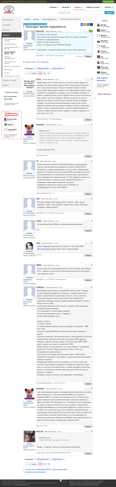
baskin (103, 30)
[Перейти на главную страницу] (9, 9)
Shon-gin (104, 67)
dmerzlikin (40, 124)
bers (102, 62)
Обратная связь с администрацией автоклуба (85, 483)
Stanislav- (104, 41)
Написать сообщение (29, 49)
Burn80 (103, 25)
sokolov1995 (12, 119)
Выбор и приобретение (9, 57)
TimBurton (40, 287)
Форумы (78, 7)
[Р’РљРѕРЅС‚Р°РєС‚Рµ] (82, 24)
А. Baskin (100, 481)
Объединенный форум (10, 40)
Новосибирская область (29, 446)
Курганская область (27, 280)
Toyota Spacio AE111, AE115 (12, 48)
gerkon (10, 124)
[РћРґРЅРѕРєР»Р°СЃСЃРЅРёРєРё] (85, 24)
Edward (103, 72)
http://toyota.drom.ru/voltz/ (46, 249)
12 (44, 73)
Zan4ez (103, 51)
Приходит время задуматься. (70, 19)
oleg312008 (12, 129)
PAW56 (38, 265)
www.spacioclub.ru (23, 484)
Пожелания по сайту (12, 76)
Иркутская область (27, 302)
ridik (38, 198)
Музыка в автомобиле (12, 66)
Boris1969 (40, 31)
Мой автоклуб (8, 19)
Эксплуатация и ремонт (10, 62)
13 (48, 73)
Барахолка (8, 69)
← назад (32, 73)
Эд (102, 56)
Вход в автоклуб (108, 1)
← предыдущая (42, 68)
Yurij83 (38, 221)
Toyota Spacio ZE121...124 (10, 53)
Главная (27, 19)
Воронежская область (28, 140)
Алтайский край (30, 213)
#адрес (60, 31)
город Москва (29, 235)
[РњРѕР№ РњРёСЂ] (88, 24)
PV (37, 161)
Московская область (28, 46)
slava (38, 243)
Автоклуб (65, 7)
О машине (53, 7)
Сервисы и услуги (92, 7)
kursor (38, 79)
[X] (91, 24)
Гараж (6, 73)
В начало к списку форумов (35, 472)
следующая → (58, 68)
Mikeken (104, 35)
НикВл (103, 46)
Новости (108, 7)
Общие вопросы (10, 44)
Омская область (30, 93)
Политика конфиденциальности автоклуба (83, 484)
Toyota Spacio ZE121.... (49, 19)
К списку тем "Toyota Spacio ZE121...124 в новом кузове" (46, 469)
